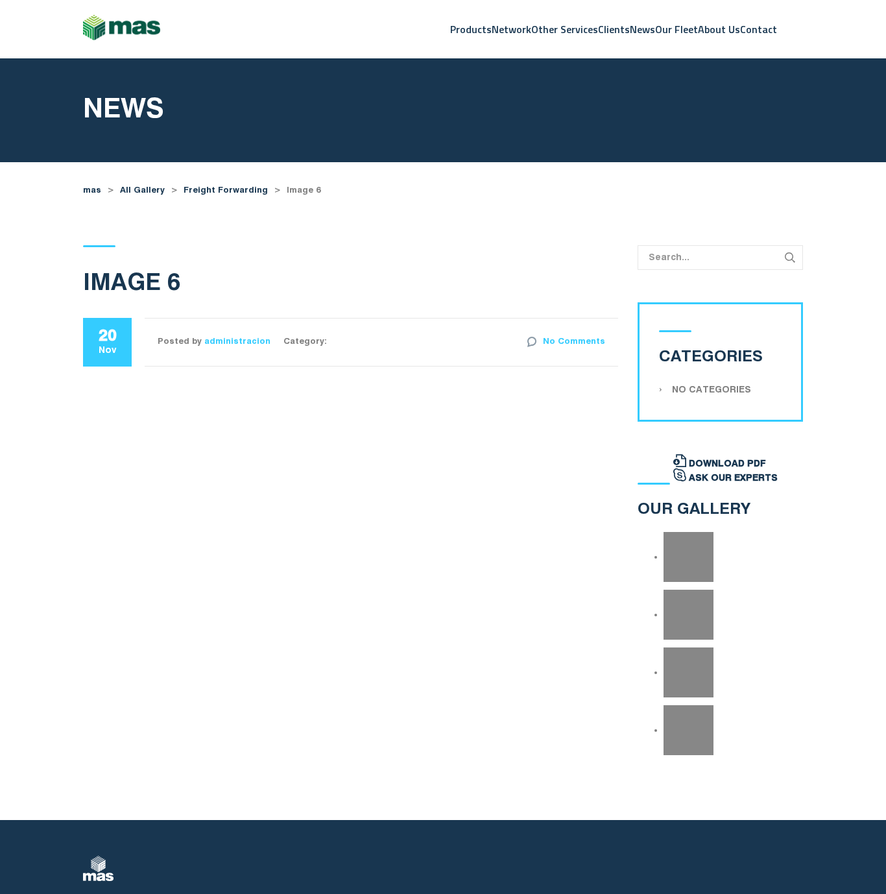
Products (471, 29)
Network (511, 29)
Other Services (564, 29)
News (642, 29)
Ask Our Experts (732, 478)
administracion (237, 341)
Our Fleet (676, 29)
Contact (758, 29)
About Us (719, 29)
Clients (614, 29)
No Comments (574, 341)
